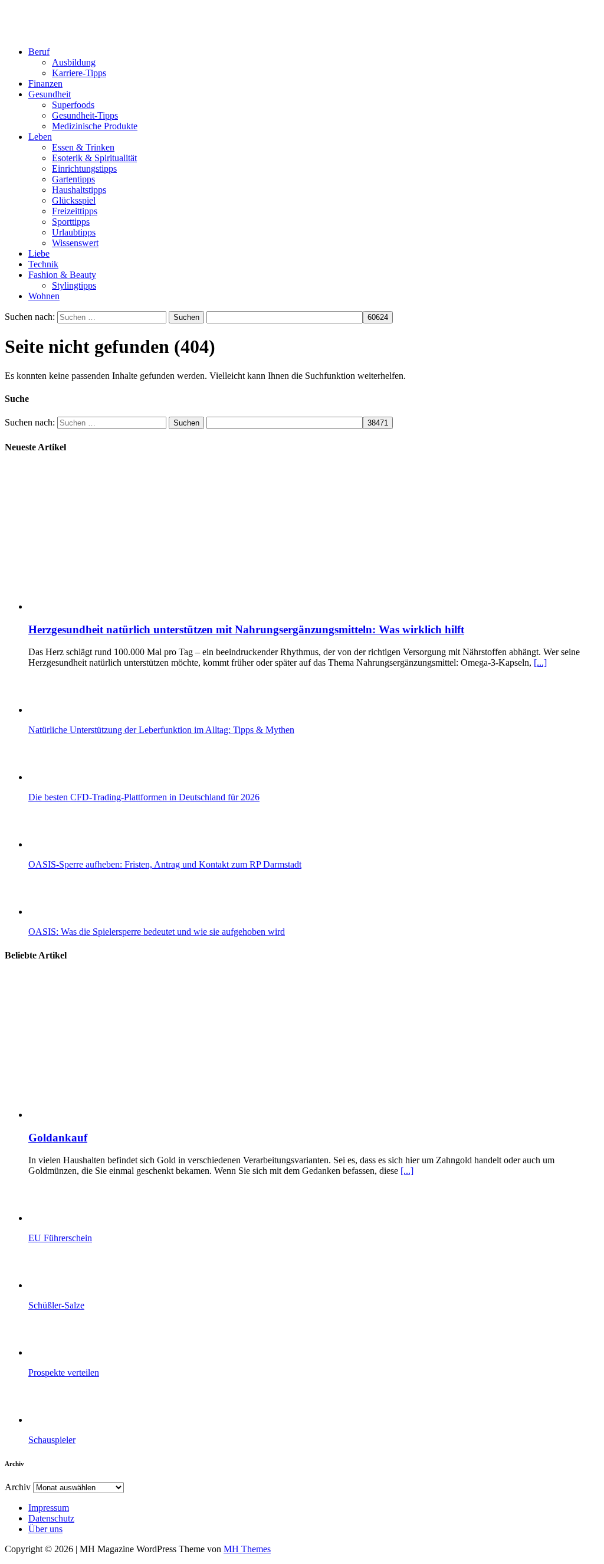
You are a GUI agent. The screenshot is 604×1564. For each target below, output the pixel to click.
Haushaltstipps (79, 190)
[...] (540, 662)
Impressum (48, 1508)
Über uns (45, 1529)
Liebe (39, 253)
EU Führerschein (60, 1238)
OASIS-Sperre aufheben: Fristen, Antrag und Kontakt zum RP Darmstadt (164, 864)
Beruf (39, 52)
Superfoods (73, 105)
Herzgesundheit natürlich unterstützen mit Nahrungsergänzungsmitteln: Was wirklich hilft (246, 629)
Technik (43, 264)
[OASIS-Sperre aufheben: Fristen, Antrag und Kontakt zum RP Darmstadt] (75, 844)
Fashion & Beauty (62, 275)
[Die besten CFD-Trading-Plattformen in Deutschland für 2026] (75, 777)
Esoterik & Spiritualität (94, 158)
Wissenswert (75, 243)
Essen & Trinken (83, 147)
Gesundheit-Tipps (85, 115)
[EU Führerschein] (75, 1218)
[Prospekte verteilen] (75, 1352)
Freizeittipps (74, 211)
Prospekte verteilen (63, 1372)
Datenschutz (51, 1518)
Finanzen (45, 83)
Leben (40, 137)
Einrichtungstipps (84, 168)
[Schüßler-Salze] (75, 1285)
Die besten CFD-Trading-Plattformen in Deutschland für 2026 (144, 797)
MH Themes (247, 1549)
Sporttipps (71, 222)
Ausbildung (74, 62)
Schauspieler (52, 1440)
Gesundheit (49, 94)
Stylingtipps (74, 285)
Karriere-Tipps (79, 73)
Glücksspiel (74, 200)
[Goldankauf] (148, 1115)
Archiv (18, 1487)
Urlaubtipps (74, 232)
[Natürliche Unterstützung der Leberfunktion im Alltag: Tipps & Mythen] (75, 710)
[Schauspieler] (75, 1420)
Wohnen (44, 296)
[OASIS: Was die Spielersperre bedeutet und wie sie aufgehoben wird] (75, 912)
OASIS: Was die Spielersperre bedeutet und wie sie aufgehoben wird (156, 932)
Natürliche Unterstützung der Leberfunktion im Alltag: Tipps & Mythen (161, 730)
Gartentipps (73, 179)
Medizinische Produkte (94, 126)
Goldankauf (57, 1137)
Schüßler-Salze (56, 1305)
